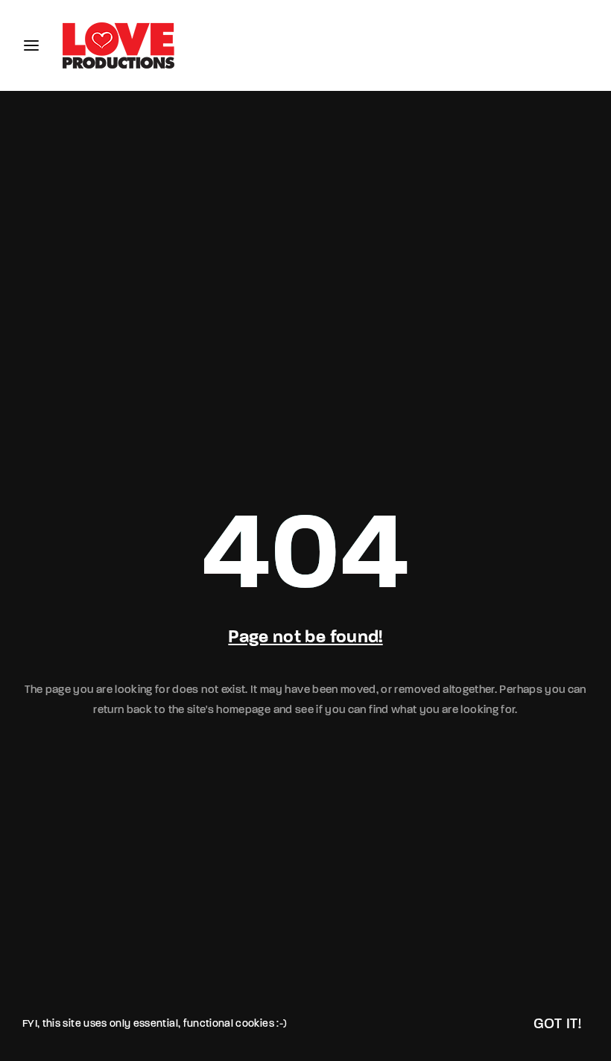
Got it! (558, 1024)
